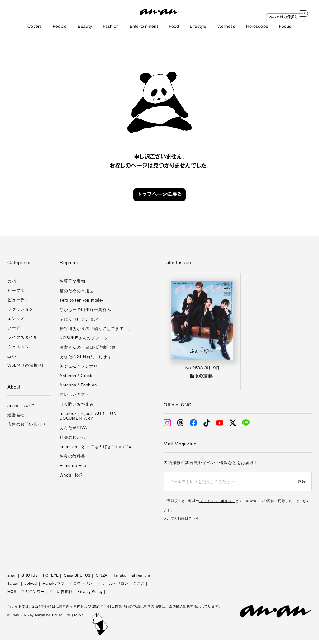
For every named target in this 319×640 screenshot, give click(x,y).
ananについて (20, 405)
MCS (11, 591)
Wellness (226, 27)
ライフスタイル (22, 337)
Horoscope (257, 27)
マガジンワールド (36, 591)
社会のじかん (72, 437)
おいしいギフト (75, 394)
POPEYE (51, 575)
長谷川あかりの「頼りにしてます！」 (96, 328)
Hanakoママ (53, 583)
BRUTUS (29, 575)
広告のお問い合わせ (26, 424)
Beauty (85, 27)
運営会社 (16, 415)
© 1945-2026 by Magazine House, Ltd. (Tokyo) (46, 614)
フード (13, 328)
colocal (31, 583)
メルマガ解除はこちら (181, 518)
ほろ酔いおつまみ (77, 404)
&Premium (140, 575)
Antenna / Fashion (78, 385)
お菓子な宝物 (72, 281)
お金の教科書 (72, 456)
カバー (13, 281)
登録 (301, 481)
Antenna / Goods (77, 375)
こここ (139, 583)
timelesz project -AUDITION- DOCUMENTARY (89, 416)
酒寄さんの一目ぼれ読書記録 (87, 347)
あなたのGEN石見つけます (86, 356)
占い (11, 356)
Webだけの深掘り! (25, 365)
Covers (34, 27)
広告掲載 (64, 591)
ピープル (16, 290)
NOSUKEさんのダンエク (84, 338)
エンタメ (16, 318)
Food (174, 27)
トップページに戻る (159, 194)
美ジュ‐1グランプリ (79, 366)
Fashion (111, 27)
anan (12, 575)
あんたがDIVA (73, 427)
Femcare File (73, 465)
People (60, 27)
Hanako (119, 575)
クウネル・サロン (113, 583)
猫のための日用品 (77, 290)
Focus (285, 27)
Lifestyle (198, 27)
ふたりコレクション (79, 319)
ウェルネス (18, 346)
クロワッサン (81, 583)
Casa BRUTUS (77, 575)
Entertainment (144, 27)
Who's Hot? (71, 475)
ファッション (20, 309)
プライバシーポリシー (217, 500)
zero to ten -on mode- (81, 300)
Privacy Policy (89, 591)
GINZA (101, 575)
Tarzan (13, 583)
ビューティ (18, 300)
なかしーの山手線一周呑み (85, 309)
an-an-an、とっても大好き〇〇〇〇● (95, 446)
